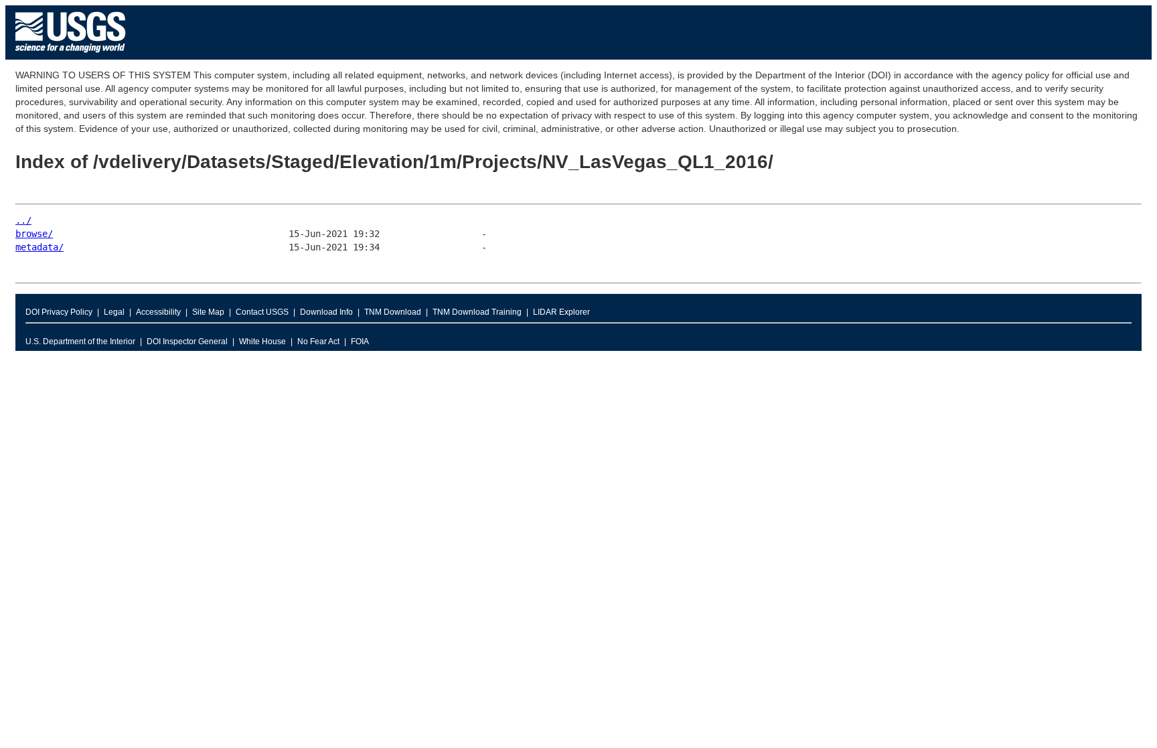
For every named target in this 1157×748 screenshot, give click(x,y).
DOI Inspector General (187, 341)
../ (23, 220)
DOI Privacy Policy (58, 312)
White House (262, 341)
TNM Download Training (477, 312)
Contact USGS (262, 312)
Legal (114, 312)
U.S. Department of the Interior (80, 341)
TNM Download (392, 312)
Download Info (326, 312)
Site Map (208, 312)
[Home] (70, 56)
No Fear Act (318, 341)
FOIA (360, 341)
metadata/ (39, 247)
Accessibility (158, 312)
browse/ (34, 233)
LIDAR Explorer (561, 312)
